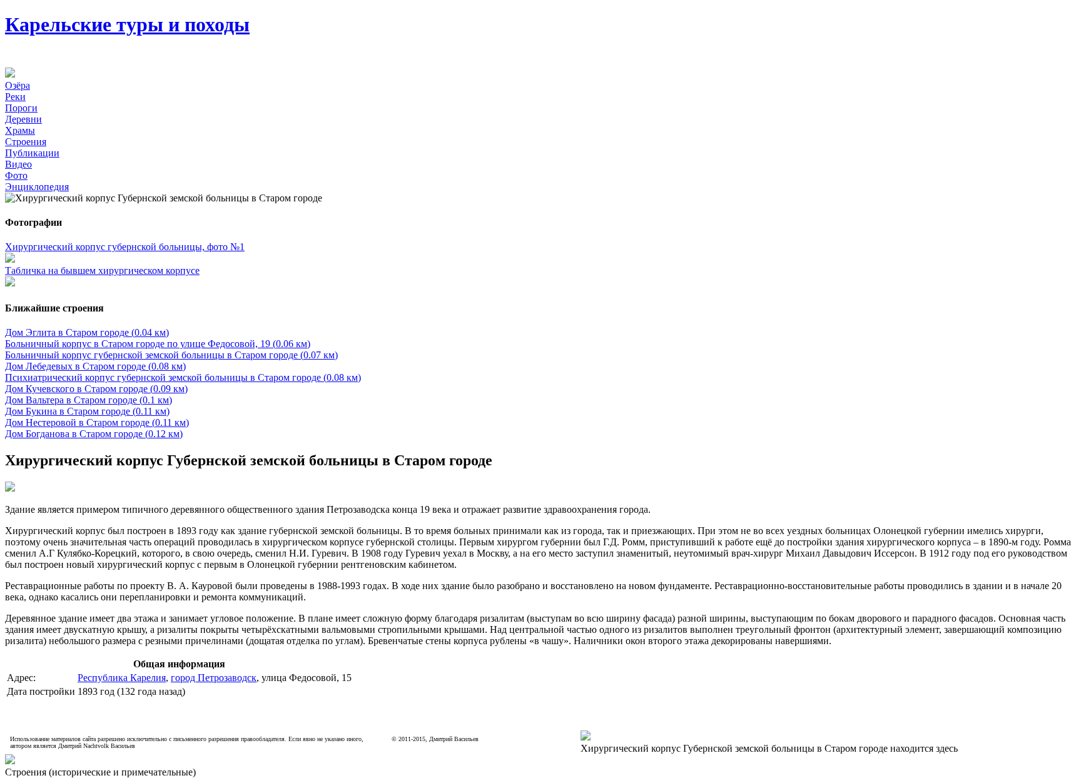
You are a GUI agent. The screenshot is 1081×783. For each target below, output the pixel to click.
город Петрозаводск (213, 677)
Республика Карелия (122, 677)
